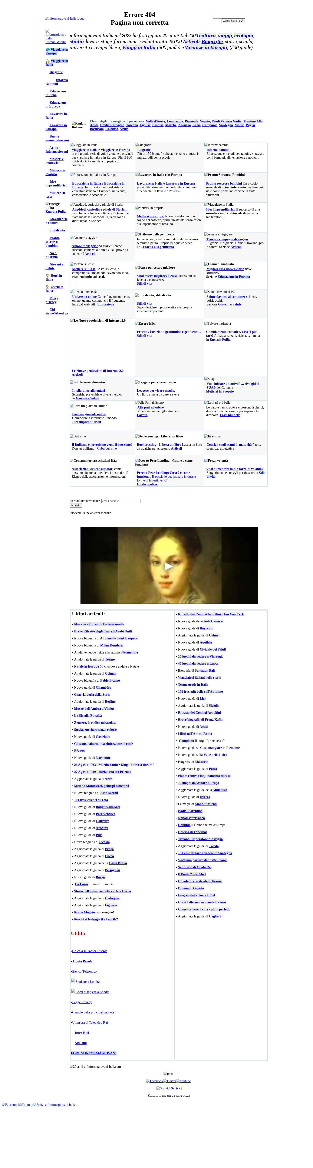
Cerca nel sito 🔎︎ (233, 20)
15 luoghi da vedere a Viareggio (200, 656)
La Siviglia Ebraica (88, 715)
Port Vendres (105, 814)
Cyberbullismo (107, 448)
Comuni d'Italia (56, 42)
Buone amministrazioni (57, 138)
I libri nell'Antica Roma (195, 733)
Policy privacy (52, 300)
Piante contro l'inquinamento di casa (204, 776)
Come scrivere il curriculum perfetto (204, 909)
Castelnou (103, 736)
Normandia (129, 652)
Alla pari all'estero (150, 407)
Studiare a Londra (88, 981)
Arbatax (102, 828)
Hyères (205, 797)
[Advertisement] (169, 83)
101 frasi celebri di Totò (91, 800)
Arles (108, 779)
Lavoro (142, 415)
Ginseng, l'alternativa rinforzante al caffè (103, 743)
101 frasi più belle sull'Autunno (200, 691)
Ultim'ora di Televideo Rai (90, 1022)
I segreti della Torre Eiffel (196, 895)
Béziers (79, 750)
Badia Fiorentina (190, 811)
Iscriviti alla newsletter (85, 501)
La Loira (81, 884)
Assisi (204, 726)
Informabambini (218, 150)
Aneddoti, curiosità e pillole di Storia (98, 209)
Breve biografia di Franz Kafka (200, 719)
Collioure (102, 821)
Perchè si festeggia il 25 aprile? (96, 919)
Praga (109, 849)
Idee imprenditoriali (56, 183)
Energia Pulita (56, 211)
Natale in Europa (86, 666)
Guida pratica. (147, 484)
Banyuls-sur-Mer (108, 807)
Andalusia (219, 790)
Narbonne (103, 758)
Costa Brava (118, 863)
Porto (213, 769)
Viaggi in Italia (139, 47)
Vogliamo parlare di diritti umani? (202, 860)
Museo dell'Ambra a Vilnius (94, 708)
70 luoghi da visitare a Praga (198, 783)
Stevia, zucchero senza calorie (95, 729)
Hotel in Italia (54, 277)
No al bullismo (52, 255)
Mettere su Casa (84, 269)
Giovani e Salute (54, 266)
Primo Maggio (84, 912)
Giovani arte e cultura (56, 221)
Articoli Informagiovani (57, 149)
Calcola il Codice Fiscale (89, 951)
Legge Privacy (82, 1002)
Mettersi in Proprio (55, 172)
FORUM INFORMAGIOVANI (93, 1053)
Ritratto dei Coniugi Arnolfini (199, 712)
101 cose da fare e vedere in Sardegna (205, 853)
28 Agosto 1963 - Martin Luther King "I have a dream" (114, 765)
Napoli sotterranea (191, 818)
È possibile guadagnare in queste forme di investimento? (166, 478)
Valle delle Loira (215, 755)
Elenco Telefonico (84, 971)
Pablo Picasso (110, 680)
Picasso (104, 842)
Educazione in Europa (56, 104)
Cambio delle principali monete (93, 1012)
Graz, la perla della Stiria (92, 694)
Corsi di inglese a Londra (92, 992)
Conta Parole (82, 961)
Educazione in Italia (56, 93)
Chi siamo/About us (57, 311)
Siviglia (214, 705)
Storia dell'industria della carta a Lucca (102, 891)
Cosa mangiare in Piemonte (220, 748)
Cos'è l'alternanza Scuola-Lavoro (202, 902)
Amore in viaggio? (85, 246)
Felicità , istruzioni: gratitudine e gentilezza (167, 332)
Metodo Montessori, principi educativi (101, 786)
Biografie (56, 72)
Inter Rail (82, 1033)
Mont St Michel (206, 804)
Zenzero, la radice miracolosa (95, 722)
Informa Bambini (57, 82)
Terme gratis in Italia (193, 684)
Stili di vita (57, 230)
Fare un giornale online (89, 414)
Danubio (184, 825)
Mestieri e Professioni (55, 161)
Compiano (186, 740)
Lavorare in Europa (56, 127)
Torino (110, 659)
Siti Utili (81, 1043)
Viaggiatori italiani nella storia (199, 677)
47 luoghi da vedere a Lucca (198, 663)
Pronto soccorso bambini (53, 241)
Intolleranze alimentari (88, 390)
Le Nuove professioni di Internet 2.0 (97, 371)
